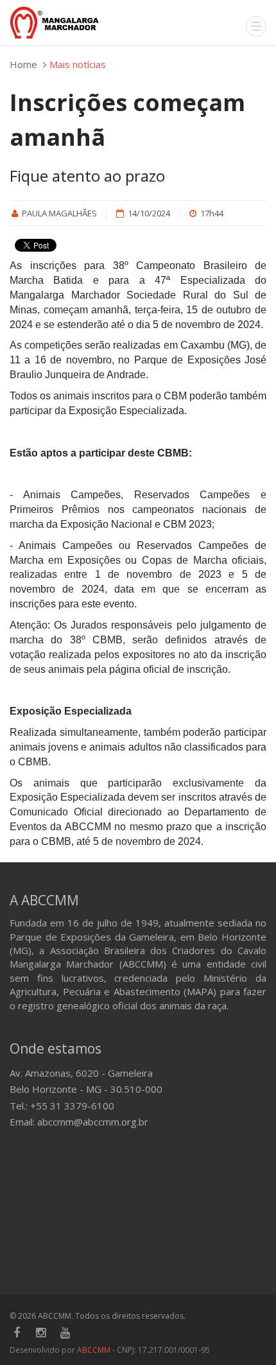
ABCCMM (93, 1349)
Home (23, 64)
